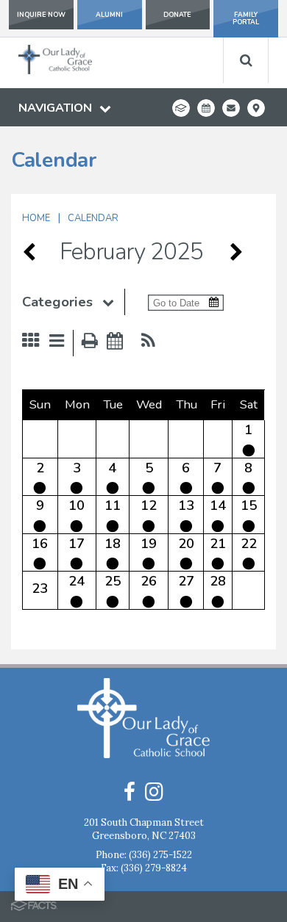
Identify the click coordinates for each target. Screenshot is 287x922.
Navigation (55, 108)
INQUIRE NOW (41, 14)
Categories (57, 302)
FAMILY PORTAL (246, 18)
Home (36, 218)
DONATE (177, 14)
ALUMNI (109, 14)
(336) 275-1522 (160, 855)
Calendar (93, 218)
